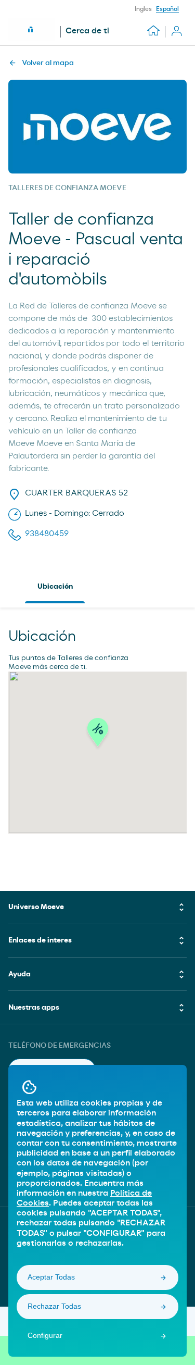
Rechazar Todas (54, 1306)
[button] (97, 735)
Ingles (143, 9)
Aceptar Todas (51, 1277)
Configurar (45, 1335)
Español (167, 9)
